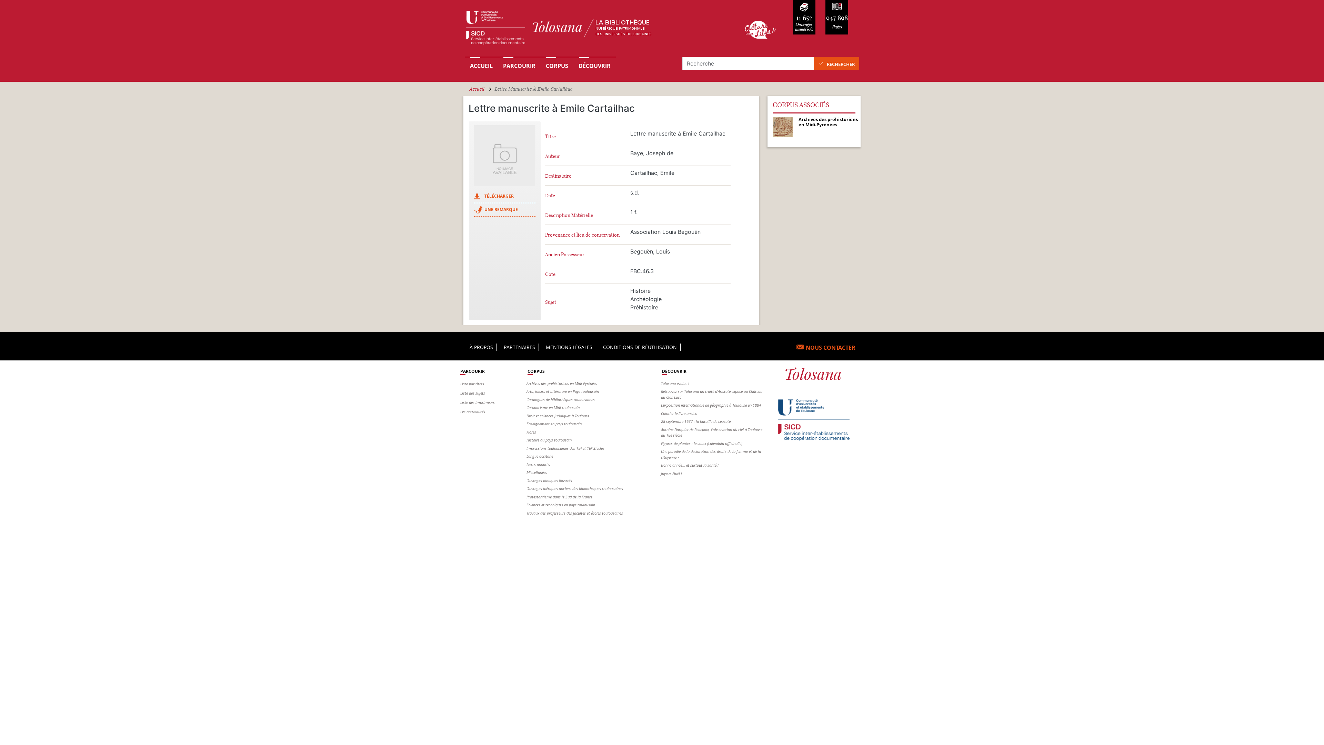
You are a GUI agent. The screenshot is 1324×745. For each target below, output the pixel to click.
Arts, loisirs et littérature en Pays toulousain (562, 391)
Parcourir (519, 66)
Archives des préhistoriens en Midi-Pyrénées (561, 383)
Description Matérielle (569, 215)
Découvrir (595, 66)
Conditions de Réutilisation (640, 347)
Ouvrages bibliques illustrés (549, 480)
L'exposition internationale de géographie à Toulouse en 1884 (711, 405)
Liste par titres (472, 383)
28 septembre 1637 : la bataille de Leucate (696, 421)
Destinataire (558, 176)
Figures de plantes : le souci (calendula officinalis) (701, 443)
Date (550, 196)
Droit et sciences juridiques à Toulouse (557, 415)
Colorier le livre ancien (679, 413)
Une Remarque (501, 209)
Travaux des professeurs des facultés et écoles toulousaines (574, 513)
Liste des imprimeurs (477, 402)
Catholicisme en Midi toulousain (553, 407)
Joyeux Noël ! (671, 473)
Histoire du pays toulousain (549, 440)
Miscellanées (536, 472)
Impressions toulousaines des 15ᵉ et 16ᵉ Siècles (565, 448)
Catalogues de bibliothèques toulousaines (560, 399)
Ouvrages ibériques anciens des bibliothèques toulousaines (574, 488)
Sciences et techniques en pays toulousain (560, 504)
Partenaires (519, 347)
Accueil (481, 66)
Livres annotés (538, 464)
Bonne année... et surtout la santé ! (690, 465)
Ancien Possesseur (564, 255)
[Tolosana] (594, 29)
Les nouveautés (472, 411)
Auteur (552, 156)
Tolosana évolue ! (675, 383)
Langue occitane (539, 456)
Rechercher (841, 64)
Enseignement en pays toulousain (554, 423)
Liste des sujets (472, 393)
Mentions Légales (569, 347)
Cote (550, 274)
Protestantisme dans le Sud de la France (559, 496)
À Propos (481, 347)
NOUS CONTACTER (830, 347)
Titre (550, 137)
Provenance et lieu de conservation (582, 235)
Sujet (550, 302)
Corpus (557, 66)
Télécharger (499, 196)
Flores (531, 432)
